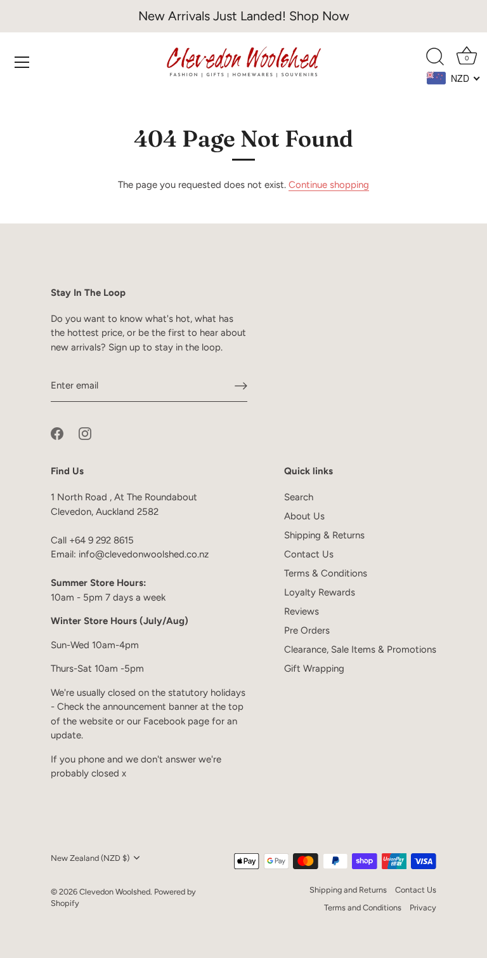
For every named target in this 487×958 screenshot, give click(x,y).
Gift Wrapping (314, 668)
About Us (304, 516)
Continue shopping (329, 184)
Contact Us (309, 554)
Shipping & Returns (324, 535)
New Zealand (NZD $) (90, 858)
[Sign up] (241, 386)
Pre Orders (307, 630)
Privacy (423, 907)
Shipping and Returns (348, 890)
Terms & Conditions (325, 573)
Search (298, 497)
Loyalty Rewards (319, 592)
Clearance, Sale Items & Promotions (360, 649)
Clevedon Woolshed (114, 891)
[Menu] (22, 62)
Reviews (301, 611)
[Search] (435, 57)
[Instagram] (85, 433)
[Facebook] (57, 433)
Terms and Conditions (362, 907)
